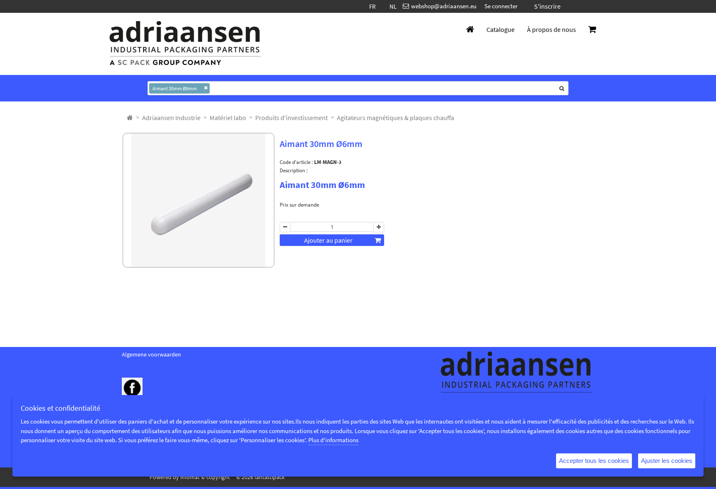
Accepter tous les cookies (594, 460)
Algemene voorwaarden (151, 354)
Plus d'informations (333, 440)
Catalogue (500, 29)
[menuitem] (171, 118)
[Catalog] (130, 117)
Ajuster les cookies (666, 460)
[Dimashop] (185, 44)
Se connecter (501, 6)
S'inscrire (547, 6)
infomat (190, 477)
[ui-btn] (285, 227)
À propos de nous (551, 29)
